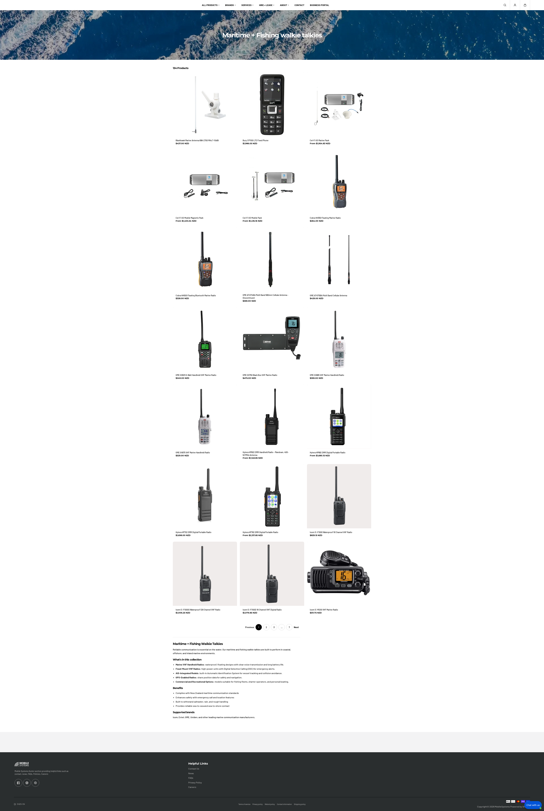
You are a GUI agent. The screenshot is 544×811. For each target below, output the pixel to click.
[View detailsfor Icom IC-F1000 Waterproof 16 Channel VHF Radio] (339, 496)
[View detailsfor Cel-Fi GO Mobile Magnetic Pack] (205, 182)
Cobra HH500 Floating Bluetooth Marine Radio (196, 295)
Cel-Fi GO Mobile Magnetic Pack (189, 218)
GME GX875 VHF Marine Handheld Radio (193, 452)
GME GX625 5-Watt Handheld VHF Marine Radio (196, 375)
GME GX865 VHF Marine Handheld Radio (327, 375)
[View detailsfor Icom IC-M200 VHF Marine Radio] (339, 574)
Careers (192, 787)
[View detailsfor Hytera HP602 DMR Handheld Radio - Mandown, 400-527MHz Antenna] (272, 416)
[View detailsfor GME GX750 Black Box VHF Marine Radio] (272, 339)
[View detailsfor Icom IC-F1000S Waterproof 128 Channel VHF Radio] (205, 574)
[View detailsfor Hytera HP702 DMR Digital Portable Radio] (205, 496)
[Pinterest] (35, 783)
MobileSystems (502, 806)
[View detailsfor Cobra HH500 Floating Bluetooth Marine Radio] (205, 259)
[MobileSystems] (22, 5)
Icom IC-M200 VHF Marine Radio (324, 609)
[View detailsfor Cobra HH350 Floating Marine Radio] (339, 182)
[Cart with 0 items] (525, 5)
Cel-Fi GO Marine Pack (319, 140)
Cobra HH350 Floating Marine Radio (325, 218)
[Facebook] (18, 783)
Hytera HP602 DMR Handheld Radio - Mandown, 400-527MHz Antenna (266, 453)
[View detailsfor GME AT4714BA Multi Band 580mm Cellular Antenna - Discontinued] (272, 259)
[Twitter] (27, 783)
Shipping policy (300, 804)
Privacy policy (257, 804)
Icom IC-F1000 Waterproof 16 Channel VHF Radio (331, 532)
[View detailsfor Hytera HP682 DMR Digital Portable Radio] (339, 416)
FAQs (190, 777)
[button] (525, 5)
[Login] (515, 5)
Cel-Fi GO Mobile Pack (252, 218)
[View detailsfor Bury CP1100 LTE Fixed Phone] (272, 104)
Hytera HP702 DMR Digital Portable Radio (193, 532)
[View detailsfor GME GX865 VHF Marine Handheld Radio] (339, 339)
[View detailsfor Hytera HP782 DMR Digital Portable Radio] (272, 496)
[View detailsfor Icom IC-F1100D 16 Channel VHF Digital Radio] (272, 574)
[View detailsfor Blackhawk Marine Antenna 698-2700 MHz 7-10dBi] (205, 104)
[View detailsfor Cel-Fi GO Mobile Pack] (272, 182)
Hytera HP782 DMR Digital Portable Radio (260, 532)
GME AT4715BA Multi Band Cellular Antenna (328, 295)
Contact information (284, 804)
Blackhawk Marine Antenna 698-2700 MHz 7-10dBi (197, 140)
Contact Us (193, 768)
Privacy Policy (195, 782)
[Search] (505, 5)
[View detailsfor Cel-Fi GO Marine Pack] (339, 104)
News (191, 773)
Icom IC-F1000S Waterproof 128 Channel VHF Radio (198, 609)
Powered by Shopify (520, 806)
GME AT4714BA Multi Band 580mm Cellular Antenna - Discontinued (265, 296)
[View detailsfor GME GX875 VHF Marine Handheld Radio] (205, 416)
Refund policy (270, 804)
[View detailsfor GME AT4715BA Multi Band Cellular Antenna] (339, 259)
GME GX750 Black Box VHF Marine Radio (260, 375)
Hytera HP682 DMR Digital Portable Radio (327, 452)
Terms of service (244, 804)
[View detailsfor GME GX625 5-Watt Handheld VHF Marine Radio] (205, 339)
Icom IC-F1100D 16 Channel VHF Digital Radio (262, 609)
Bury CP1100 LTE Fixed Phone (255, 140)
